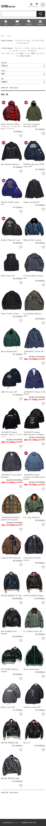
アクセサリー (32, 51)
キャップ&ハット (7, 53)
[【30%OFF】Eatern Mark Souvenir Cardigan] (34, 419)
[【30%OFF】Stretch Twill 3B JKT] (34, 378)
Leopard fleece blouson (11, 558)
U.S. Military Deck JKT (33, 631)
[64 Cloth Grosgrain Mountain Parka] (34, 111)
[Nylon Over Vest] (12, 262)
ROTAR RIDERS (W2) (10, 778)
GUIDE (17, 24)
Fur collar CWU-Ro (31, 517)
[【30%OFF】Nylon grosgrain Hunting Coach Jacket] (34, 461)
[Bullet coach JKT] (12, 694)
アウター (15, 51)
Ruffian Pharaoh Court (10, 240)
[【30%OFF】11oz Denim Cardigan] (12, 461)
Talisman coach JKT (32, 707)
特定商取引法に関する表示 (28, 822)
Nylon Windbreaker (9, 351)
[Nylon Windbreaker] (12, 338)
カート (37, 6)
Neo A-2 (26, 743)
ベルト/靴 (19, 53)
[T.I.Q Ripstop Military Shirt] (34, 300)
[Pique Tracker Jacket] (12, 300)
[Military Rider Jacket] (34, 227)
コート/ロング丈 (37, 40)
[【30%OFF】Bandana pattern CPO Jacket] (12, 504)
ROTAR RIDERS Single (33, 596)
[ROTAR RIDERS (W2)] (12, 765)
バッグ (27, 53)
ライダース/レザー (23, 43)
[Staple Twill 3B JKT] (34, 189)
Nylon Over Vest (8, 276)
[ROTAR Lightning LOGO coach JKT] (34, 151)
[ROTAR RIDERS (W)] (12, 729)
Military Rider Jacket (32, 240)
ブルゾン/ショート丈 (22, 40)
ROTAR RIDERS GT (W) (11, 596)
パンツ (23, 51)
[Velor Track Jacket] (34, 656)
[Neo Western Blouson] (12, 151)
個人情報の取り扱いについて (10, 822)
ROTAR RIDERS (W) (10, 743)
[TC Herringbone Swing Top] (34, 262)
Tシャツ (18, 48)
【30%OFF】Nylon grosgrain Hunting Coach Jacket (34, 477)
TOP (5, 24)
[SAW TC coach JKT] (12, 378)
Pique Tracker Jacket (10, 314)
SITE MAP (40, 24)
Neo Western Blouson (10, 164)
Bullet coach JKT (8, 707)
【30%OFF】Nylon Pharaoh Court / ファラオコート (11, 434)
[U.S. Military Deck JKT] (34, 618)
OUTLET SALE (24, 56)
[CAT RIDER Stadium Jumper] (12, 656)
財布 (33, 53)
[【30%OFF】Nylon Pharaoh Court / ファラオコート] (12, 419)
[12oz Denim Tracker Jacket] (34, 544)
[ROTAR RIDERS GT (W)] (12, 582)
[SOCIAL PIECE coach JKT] (12, 189)
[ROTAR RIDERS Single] (34, 582)
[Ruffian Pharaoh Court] (12, 227)
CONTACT (29, 24)
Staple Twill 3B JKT (31, 202)
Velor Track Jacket (31, 669)
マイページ (31, 6)
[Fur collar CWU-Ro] (34, 504)
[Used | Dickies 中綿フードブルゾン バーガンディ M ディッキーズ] (12, 111)
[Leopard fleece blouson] (12, 544)
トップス (26, 48)
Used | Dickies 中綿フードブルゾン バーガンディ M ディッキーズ (11, 126)
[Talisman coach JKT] (34, 694)
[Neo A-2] (34, 729)
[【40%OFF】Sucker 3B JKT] (34, 338)
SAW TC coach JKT (9, 392)
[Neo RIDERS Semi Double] (12, 618)
